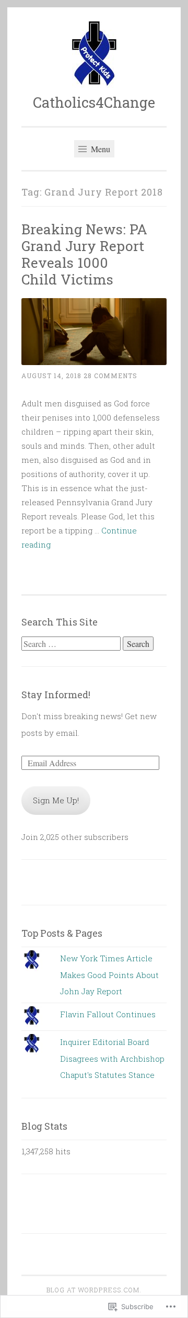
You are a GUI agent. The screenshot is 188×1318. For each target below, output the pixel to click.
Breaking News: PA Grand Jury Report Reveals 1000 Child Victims (84, 254)
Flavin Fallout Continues (108, 1014)
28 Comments (110, 375)
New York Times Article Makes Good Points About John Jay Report (109, 974)
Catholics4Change (94, 102)
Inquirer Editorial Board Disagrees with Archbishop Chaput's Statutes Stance (112, 1058)
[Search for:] (72, 644)
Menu (99, 148)
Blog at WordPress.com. (94, 1290)
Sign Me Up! (56, 800)
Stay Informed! (55, 694)
